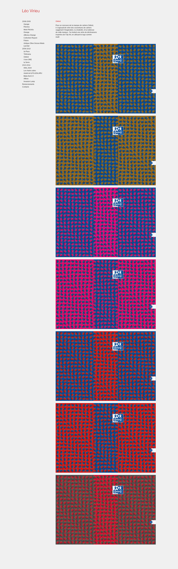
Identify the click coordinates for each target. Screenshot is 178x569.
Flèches (27, 27)
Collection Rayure (30, 38)
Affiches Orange (30, 35)
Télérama (27, 54)
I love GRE (28, 60)
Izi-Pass (27, 51)
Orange (26, 32)
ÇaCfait (26, 46)
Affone (26, 79)
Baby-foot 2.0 (29, 76)
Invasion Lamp (29, 81)
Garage (26, 24)
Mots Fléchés (29, 30)
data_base (28, 68)
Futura (26, 40)
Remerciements (28, 84)
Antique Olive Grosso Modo (34, 43)
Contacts (25, 87)
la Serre (27, 62)
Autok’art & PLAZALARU (33, 73)
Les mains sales (30, 71)
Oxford (26, 57)
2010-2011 (26, 65)
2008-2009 (26, 21)
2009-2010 (26, 49)
